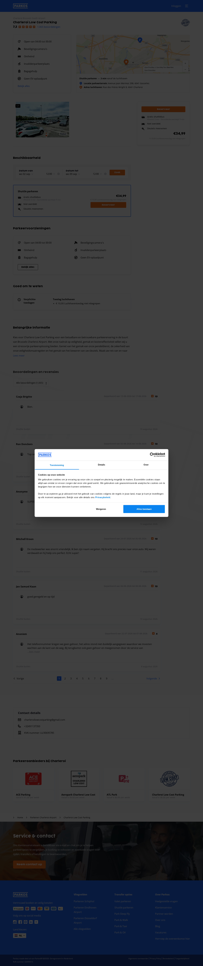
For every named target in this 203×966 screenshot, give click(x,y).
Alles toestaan (144, 509)
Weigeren (101, 509)
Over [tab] (146, 464)
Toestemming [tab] (57, 465)
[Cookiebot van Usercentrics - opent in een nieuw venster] (152, 455)
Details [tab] (101, 464)
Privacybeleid (102, 497)
